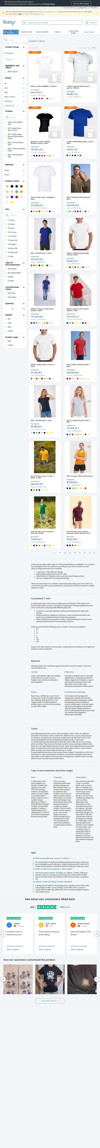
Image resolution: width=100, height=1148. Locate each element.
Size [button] (7, 209)
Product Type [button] (11, 337)
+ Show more (9, 105)
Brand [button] (8, 78)
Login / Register (89, 32)
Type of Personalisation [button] (12, 263)
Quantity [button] (9, 303)
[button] (14, 83)
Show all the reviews (48, 1001)
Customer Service (69, 8)
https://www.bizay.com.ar (48, 12)
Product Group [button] (12, 47)
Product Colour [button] (12, 181)
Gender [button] (8, 315)
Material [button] (9, 164)
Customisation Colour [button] (12, 288)
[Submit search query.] (6, 40)
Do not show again (81, 3)
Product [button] (9, 111)
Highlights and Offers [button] (12, 66)
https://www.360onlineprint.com (32, 14)
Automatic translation (15, 946)
